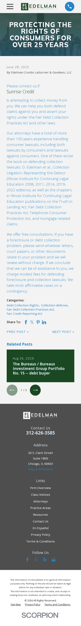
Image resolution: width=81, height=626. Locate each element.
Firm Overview (40, 488)
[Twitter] (36, 559)
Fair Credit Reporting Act (24, 313)
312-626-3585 (40, 433)
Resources (40, 514)
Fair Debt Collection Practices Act (30, 309)
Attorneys (40, 501)
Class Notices (40, 494)
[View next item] (35, 390)
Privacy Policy (40, 534)
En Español (41, 528)
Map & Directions (40, 469)
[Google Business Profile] (54, 559)
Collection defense (54, 305)
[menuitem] (16, 604)
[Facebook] (27, 559)
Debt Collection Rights (23, 305)
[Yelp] (45, 559)
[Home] (39, 6)
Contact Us (40, 521)
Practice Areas (40, 508)
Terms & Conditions (40, 541)
